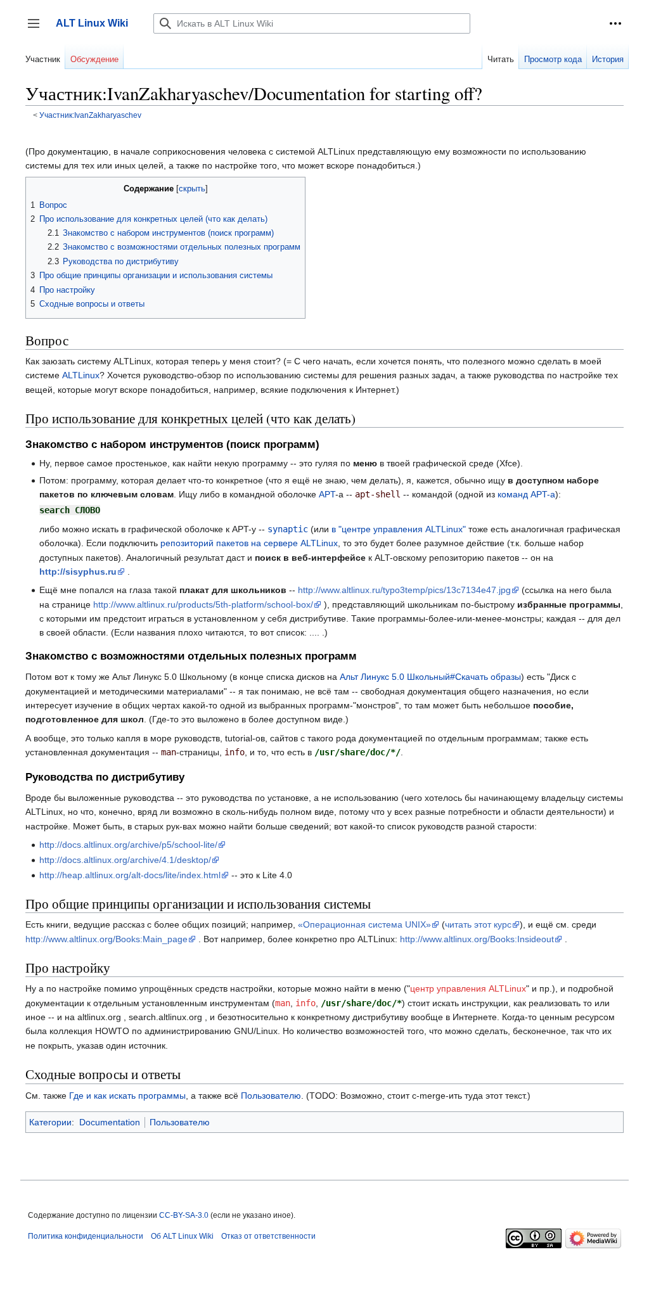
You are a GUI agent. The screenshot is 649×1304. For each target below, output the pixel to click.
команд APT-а (526, 494)
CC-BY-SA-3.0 (184, 1215)
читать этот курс (478, 924)
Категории (50, 1122)
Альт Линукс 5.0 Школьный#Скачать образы (430, 677)
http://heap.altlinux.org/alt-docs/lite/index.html (130, 875)
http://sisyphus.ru (78, 571)
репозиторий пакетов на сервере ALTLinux (249, 543)
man (282, 1003)
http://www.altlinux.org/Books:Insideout (477, 939)
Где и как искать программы (127, 1095)
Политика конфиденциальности (85, 1236)
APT (327, 494)
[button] (615, 23)
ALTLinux (81, 375)
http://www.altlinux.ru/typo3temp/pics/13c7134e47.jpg (404, 590)
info (305, 1003)
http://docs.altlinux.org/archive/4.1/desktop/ (125, 860)
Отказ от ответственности (268, 1236)
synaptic (287, 529)
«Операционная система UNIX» (364, 924)
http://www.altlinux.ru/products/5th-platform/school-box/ (203, 604)
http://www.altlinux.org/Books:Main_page (106, 939)
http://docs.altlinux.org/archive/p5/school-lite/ (128, 845)
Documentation (109, 1122)
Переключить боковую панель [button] (37, 29)
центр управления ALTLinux (468, 988)
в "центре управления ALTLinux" (398, 529)
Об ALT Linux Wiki (182, 1236)
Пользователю (271, 1095)
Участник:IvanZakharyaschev (90, 115)
